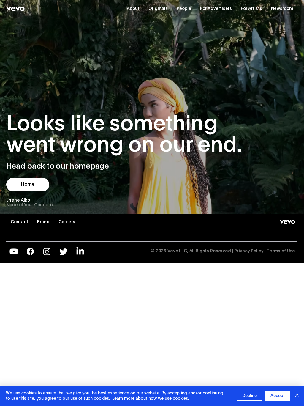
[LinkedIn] (80, 251)
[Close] (296, 396)
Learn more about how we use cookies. (150, 398)
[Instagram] (47, 251)
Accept (277, 396)
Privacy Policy (248, 251)
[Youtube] (13, 251)
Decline (249, 396)
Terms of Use (281, 251)
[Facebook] (30, 251)
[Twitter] (63, 251)
